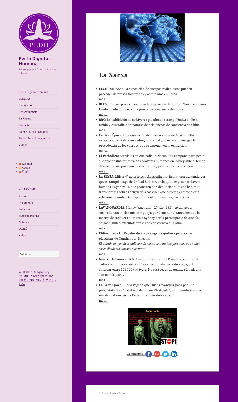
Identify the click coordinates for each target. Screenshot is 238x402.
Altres (22, 196)
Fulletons (24, 209)
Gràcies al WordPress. (112, 393)
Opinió (23, 228)
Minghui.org (41, 272)
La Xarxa (25, 118)
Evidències (25, 105)
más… (103, 99)
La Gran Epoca (38, 276)
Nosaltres (24, 98)
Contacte (24, 125)
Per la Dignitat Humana (34, 61)
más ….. (104, 254)
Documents (26, 203)
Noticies (24, 222)
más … (103, 171)
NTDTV (40, 280)
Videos (23, 145)
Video (22, 235)
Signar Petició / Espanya (33, 132)
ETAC (22, 283)
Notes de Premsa (29, 215)
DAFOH (23, 276)
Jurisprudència (28, 112)
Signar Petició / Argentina (35, 138)
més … (103, 280)
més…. (103, 300)
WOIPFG (51, 280)
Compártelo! (135, 353)
